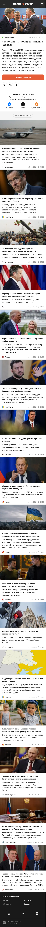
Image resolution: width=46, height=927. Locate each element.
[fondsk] (3, 357)
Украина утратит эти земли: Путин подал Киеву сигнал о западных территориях (20, 777)
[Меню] (4, 4)
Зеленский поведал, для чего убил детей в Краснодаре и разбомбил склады (21, 390)
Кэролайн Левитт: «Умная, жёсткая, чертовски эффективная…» (22, 339)
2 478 (42, 647)
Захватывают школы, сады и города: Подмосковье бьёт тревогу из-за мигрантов (21, 730)
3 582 (42, 217)
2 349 (42, 842)
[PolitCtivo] (3, 37)
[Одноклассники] (9, 914)
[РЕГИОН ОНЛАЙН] (3, 502)
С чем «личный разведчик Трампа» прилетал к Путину (22, 440)
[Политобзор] (23, 4)
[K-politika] (3, 217)
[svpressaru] (3, 262)
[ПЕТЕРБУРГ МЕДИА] (3, 795)
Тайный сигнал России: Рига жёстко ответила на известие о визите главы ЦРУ (22, 875)
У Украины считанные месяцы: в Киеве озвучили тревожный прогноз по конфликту (22, 535)
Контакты (27, 900)
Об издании (7, 904)
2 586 (42, 599)
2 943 (42, 454)
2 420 (42, 795)
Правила (27, 904)
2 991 (42, 407)
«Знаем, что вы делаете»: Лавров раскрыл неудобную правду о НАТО (21, 487)
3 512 (42, 262)
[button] (4, 84)
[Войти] (42, 4)
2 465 (42, 697)
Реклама (6, 900)
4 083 (42, 167)
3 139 (42, 357)
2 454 (42, 744)
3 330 (42, 307)
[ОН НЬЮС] (3, 167)
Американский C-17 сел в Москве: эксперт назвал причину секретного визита (21, 149)
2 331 (42, 890)
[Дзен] (37, 914)
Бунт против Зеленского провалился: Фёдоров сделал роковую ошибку (19, 585)
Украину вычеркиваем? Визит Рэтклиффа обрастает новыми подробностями (21, 295)
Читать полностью (23, 77)
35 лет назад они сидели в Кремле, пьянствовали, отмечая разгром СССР (19, 250)
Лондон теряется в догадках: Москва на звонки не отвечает (20, 632)
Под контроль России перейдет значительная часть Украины (22, 680)
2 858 (42, 502)
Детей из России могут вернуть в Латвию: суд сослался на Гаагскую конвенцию (22, 827)
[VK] (23, 914)
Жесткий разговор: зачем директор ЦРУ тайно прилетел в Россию (22, 200)
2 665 (42, 552)
